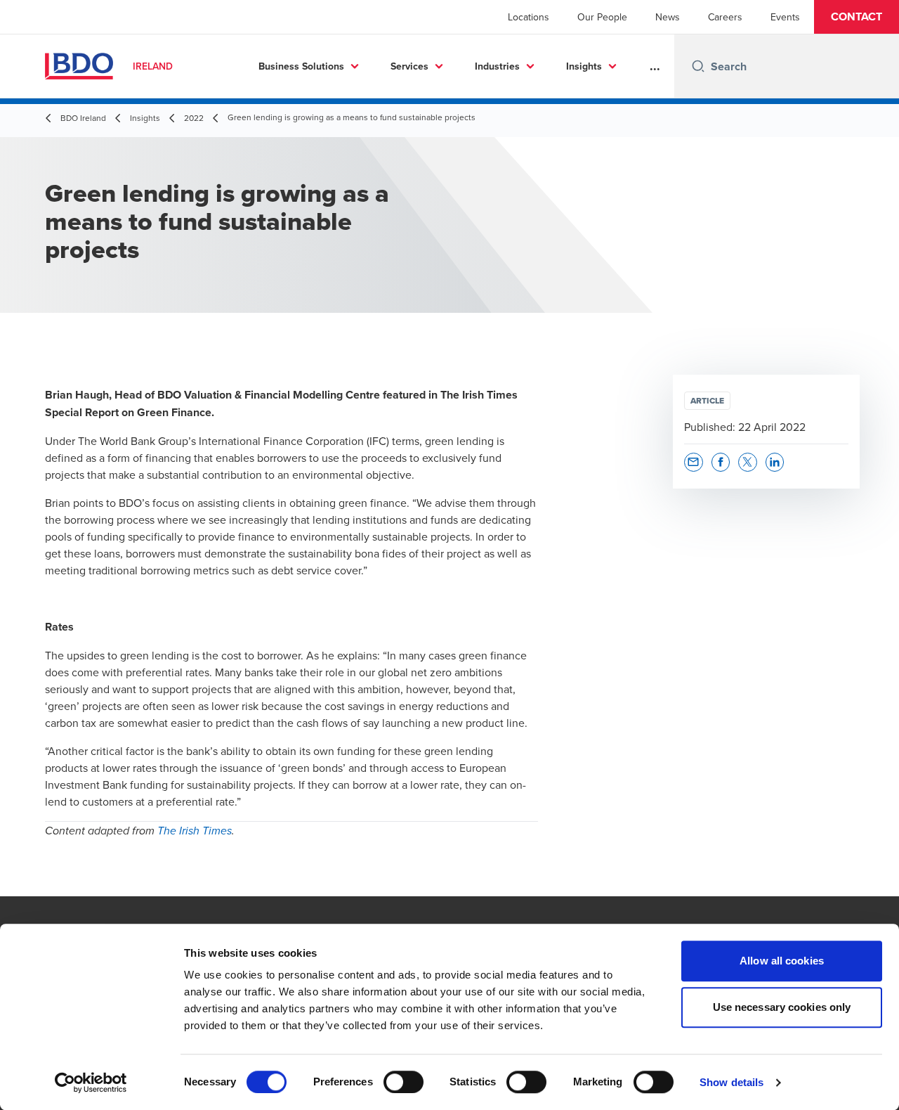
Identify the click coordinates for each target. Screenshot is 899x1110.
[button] (856, 17)
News (667, 17)
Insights (584, 66)
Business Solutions (301, 66)
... (655, 66)
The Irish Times (194, 831)
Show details (731, 1082)
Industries (497, 66)
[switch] (403, 1082)
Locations (528, 17)
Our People (602, 17)
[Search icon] (698, 66)
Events (785, 17)
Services (409, 66)
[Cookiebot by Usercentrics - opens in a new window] (90, 1082)
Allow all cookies (782, 961)
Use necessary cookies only (782, 1007)
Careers (725, 17)
